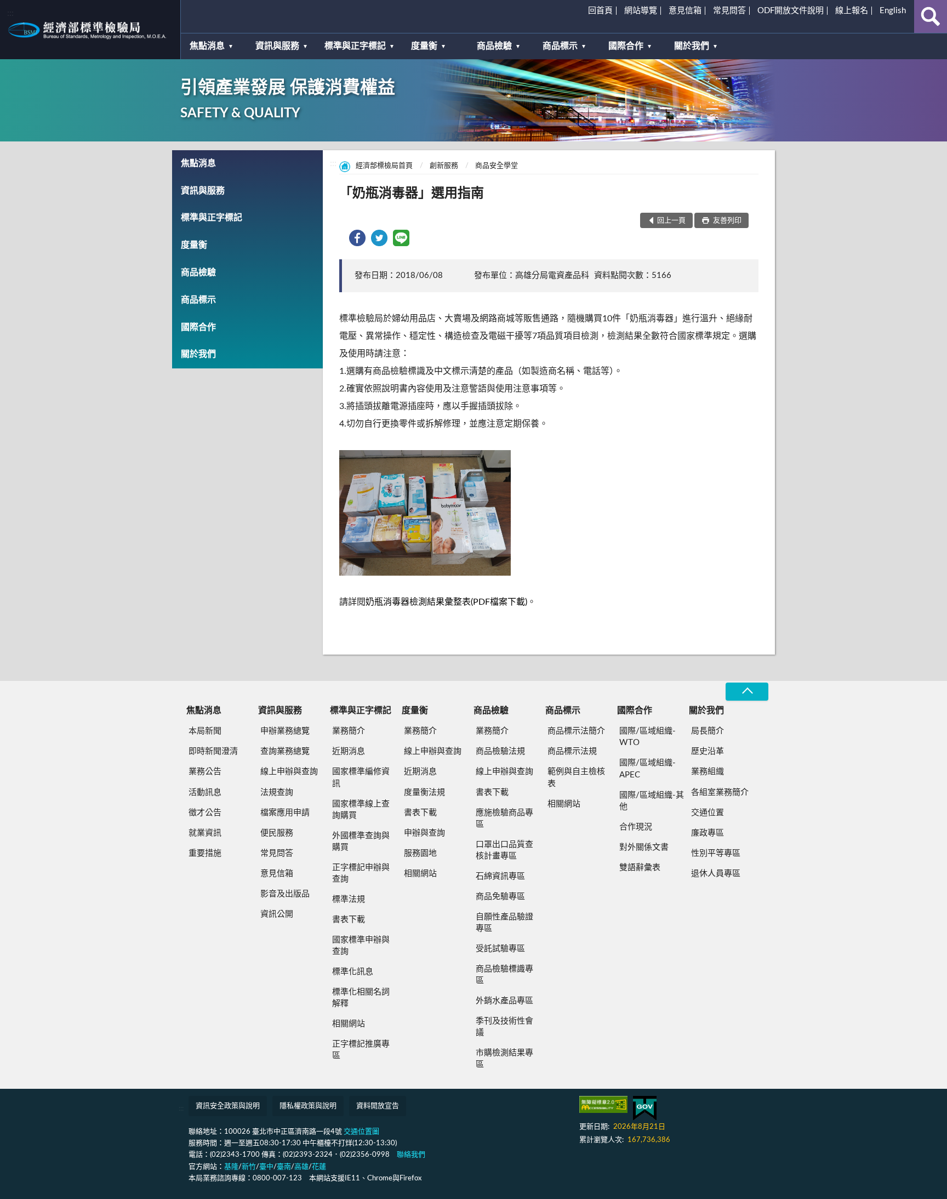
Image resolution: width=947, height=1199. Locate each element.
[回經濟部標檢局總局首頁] (90, 29)
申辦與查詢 (424, 833)
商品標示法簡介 (576, 731)
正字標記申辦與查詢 (361, 873)
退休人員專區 (715, 874)
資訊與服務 (277, 46)
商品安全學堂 (496, 165)
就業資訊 (205, 833)
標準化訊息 (352, 972)
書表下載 (348, 920)
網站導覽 (640, 11)
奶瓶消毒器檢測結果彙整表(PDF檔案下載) (446, 602)
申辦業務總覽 (285, 731)
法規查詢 (276, 792)
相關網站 (348, 1024)
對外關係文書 (644, 847)
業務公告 (205, 772)
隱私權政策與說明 (307, 1106)
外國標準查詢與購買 (361, 841)
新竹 (249, 1166)
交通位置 (707, 813)
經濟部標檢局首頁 (384, 165)
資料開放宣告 (377, 1106)
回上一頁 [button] (671, 220)
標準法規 (348, 899)
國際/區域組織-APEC (647, 769)
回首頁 (600, 11)
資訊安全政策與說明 (228, 1106)
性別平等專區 (715, 853)
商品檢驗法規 (500, 751)
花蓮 (319, 1166)
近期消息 (348, 751)
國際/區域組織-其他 (651, 801)
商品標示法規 (572, 751)
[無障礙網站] (603, 1104)
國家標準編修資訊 (361, 777)
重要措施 (205, 853)
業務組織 (707, 772)
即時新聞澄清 (213, 751)
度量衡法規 (424, 792)
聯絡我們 (411, 1154)
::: (10, 13)
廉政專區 (707, 833)
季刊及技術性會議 (504, 1027)
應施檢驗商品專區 (504, 818)
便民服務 (276, 833)
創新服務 (444, 165)
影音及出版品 (285, 894)
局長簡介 (707, 731)
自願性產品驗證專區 (504, 923)
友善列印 (726, 220)
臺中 (266, 1166)
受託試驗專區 (500, 949)
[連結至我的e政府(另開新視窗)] (645, 1108)
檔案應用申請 (285, 813)
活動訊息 (205, 792)
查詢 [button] (930, 16)
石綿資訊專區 (500, 876)
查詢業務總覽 (285, 751)
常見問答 (729, 11)
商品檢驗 (494, 46)
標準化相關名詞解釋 (361, 998)
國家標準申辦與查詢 (361, 946)
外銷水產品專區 (504, 1001)
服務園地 (420, 853)
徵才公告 (205, 813)
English (893, 11)
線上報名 (851, 11)
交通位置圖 (361, 1131)
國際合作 (625, 46)
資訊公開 (276, 914)
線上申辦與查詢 (289, 772)
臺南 (284, 1166)
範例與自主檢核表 (576, 777)
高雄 (301, 1166)
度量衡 (424, 46)
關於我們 (691, 46)
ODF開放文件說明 (790, 11)
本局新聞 (205, 731)
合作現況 (635, 827)
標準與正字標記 (355, 46)
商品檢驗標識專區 (504, 975)
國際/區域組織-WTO (647, 737)
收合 (747, 692)
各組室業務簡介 (720, 792)
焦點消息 (207, 46)
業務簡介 (348, 731)
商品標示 (560, 46)
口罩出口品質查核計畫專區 (504, 850)
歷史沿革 (707, 751)
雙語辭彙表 (639, 867)
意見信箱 (685, 11)
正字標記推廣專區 (361, 1050)
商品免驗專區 (500, 897)
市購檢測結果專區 (504, 1059)
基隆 (231, 1166)
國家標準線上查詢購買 (361, 810)
